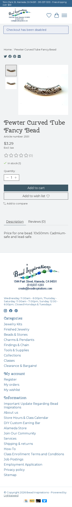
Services (10, 438)
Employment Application (23, 464)
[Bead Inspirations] (20, 15)
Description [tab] (15, 221)
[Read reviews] (16, 155)
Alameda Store (15, 428)
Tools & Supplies (16, 350)
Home (8, 49)
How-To (10, 449)
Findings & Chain (16, 345)
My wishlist (12, 390)
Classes (9, 360)
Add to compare (17, 203)
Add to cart (36, 188)
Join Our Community (20, 433)
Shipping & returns (18, 444)
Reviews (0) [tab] (37, 221)
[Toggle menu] (64, 15)
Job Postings (13, 459)
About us (11, 412)
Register (10, 379)
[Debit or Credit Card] (38, 501)
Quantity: (9, 170)
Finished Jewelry (16, 329)
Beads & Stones (15, 334)
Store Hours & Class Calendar (26, 418)
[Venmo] (44, 501)
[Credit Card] (26, 501)
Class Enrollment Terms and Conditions (34, 454)
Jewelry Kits (13, 324)
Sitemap (10, 475)
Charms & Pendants (19, 340)
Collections (12, 355)
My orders (11, 385)
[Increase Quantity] (15, 177)
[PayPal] (32, 501)
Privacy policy (14, 470)
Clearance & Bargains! (20, 366)
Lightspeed (11, 495)
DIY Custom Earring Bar (22, 423)
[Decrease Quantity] (7, 177)
